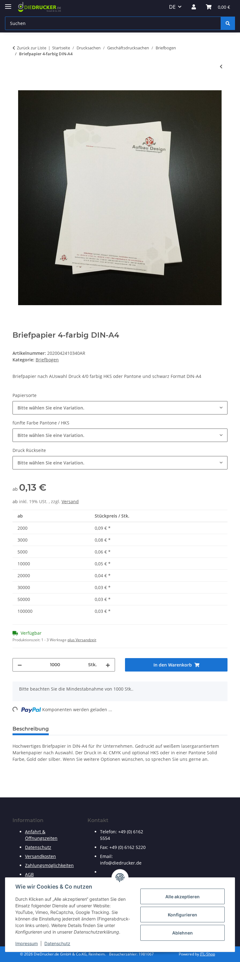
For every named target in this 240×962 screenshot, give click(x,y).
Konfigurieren (182, 914)
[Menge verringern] (20, 664)
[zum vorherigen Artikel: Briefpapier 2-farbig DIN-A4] (221, 66)
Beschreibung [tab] (30, 729)
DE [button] (172, 6)
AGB (29, 874)
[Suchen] (228, 23)
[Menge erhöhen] (108, 664)
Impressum (26, 943)
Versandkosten (40, 856)
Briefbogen (47, 360)
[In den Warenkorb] (17, 86)
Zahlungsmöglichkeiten (49, 865)
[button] (194, 7)
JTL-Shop (207, 954)
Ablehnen (182, 932)
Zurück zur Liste (31, 48)
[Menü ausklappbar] (8, 4)
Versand (70, 501)
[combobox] (120, 407)
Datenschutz (57, 943)
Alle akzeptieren (182, 896)
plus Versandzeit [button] (82, 639)
